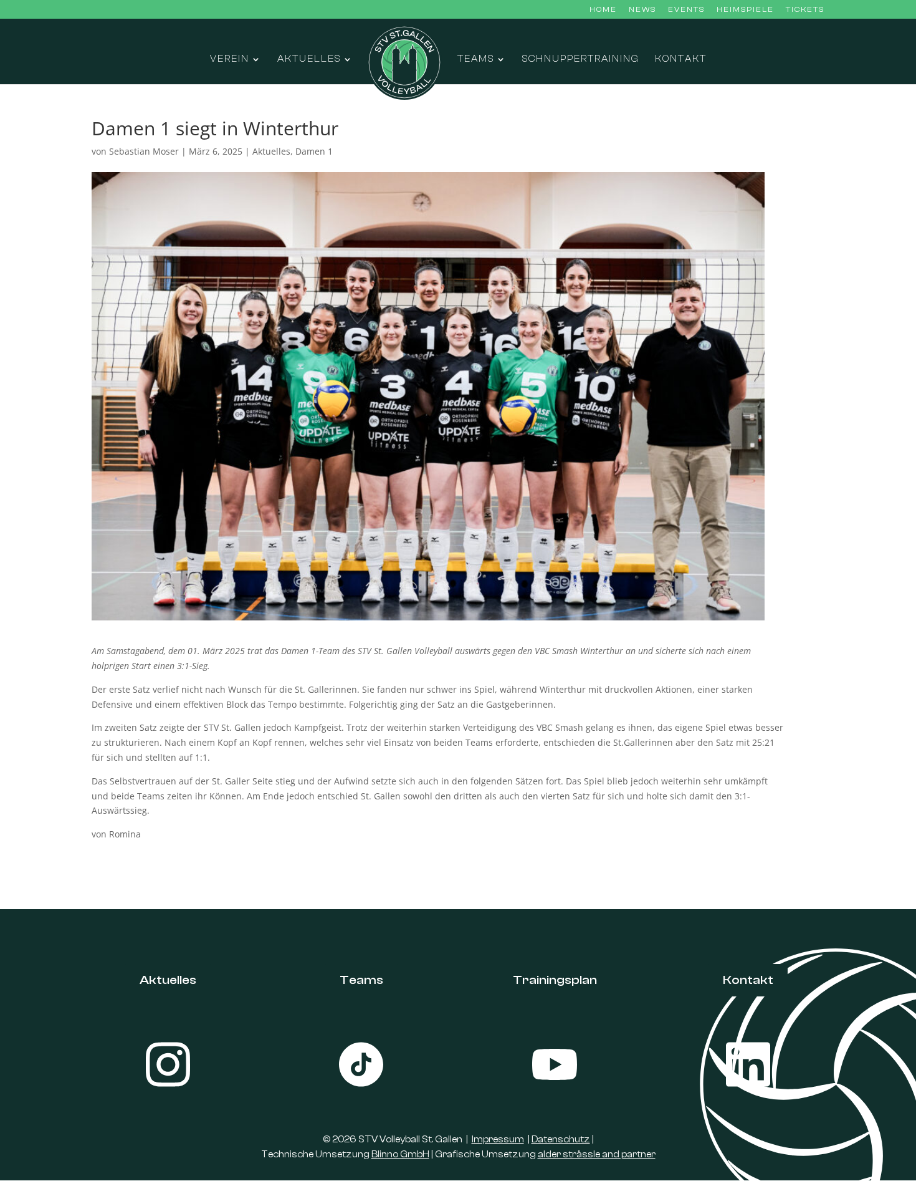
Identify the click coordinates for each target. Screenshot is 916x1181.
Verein (229, 59)
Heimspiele (745, 10)
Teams (475, 59)
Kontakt (681, 59)
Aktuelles (309, 59)
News (642, 10)
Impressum (498, 1139)
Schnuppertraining (580, 59)
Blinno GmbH (400, 1154)
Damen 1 (314, 151)
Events (686, 10)
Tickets (805, 10)
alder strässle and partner (597, 1154)
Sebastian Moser (144, 151)
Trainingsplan (555, 980)
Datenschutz (561, 1139)
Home (603, 10)
